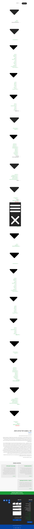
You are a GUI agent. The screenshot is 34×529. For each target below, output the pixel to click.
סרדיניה (15, 104)
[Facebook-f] (9, 500)
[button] (15, 214)
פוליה (15, 106)
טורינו (15, 64)
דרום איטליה (14, 369)
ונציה (15, 57)
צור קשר (17, 199)
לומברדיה (14, 62)
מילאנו (15, 54)
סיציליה (15, 103)
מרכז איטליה (14, 144)
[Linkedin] (9, 502)
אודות (17, 20)
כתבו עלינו (16, 198)
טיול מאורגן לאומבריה (27, 466)
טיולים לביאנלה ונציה (15, 371)
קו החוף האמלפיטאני (13, 105)
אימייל (14, 502)
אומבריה (15, 85)
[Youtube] (4, 500)
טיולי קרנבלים (16, 377)
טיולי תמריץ (16, 174)
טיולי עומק (16, 373)
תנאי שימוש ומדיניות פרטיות (28, 506)
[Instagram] (7, 500)
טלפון (17, 502)
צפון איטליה (14, 143)
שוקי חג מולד (16, 375)
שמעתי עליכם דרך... (18, 505)
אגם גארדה (14, 55)
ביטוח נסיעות (29, 510)
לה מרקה (15, 87)
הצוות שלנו (16, 21)
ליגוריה (15, 61)
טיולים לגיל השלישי (15, 128)
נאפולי (15, 108)
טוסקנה (15, 83)
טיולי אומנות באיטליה (15, 370)
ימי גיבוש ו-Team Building (14, 176)
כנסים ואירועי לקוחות (15, 177)
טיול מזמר (16, 378)
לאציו (15, 86)
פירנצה (15, 84)
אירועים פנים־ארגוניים (15, 178)
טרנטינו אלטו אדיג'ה (13, 66)
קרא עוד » (30, 476)
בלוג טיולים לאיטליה (28, 503)
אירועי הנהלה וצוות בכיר (15, 175)
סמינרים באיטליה (15, 376)
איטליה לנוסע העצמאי (15, 200)
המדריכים (17, 156)
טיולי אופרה (16, 372)
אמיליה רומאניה (14, 59)
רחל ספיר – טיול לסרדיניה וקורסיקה (25, 480)
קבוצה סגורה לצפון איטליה (10, 466)
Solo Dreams (17, 201)
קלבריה (15, 107)
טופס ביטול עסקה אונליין (28, 507)
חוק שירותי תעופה (28, 508)
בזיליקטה (15, 109)
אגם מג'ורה (14, 65)
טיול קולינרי (16, 374)
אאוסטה (15, 58)
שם (20, 502)
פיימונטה (15, 63)
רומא (15, 82)
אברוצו (15, 88)
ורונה (15, 60)
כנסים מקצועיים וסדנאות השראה (13, 179)
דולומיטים (14, 56)
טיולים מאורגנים (16, 197)
